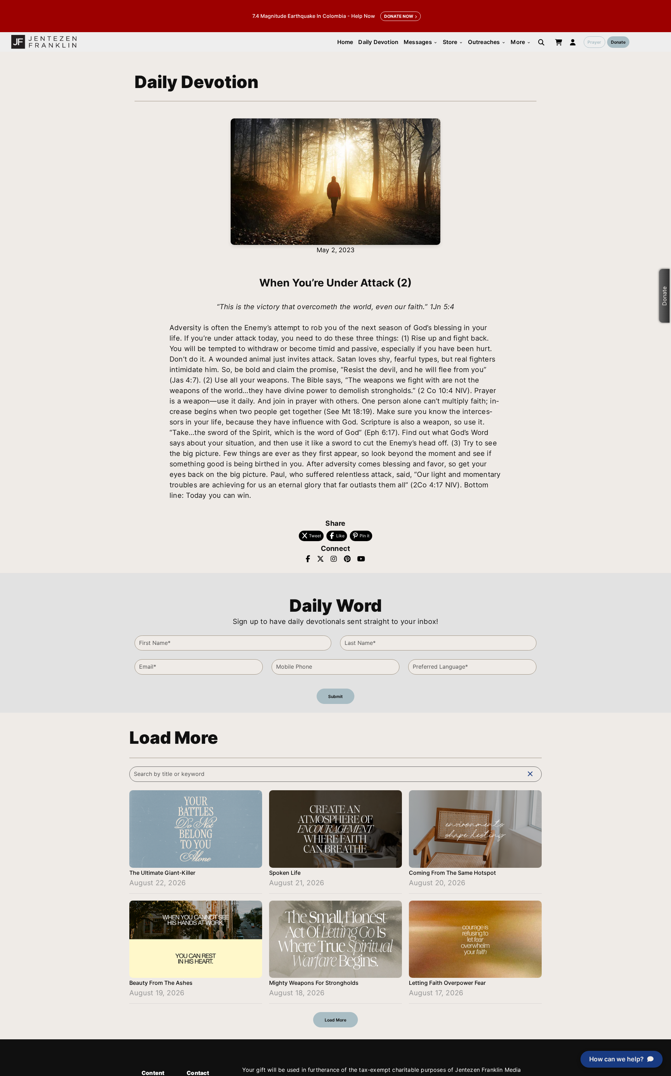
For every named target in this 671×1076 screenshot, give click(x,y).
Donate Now (398, 16)
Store (453, 41)
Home (345, 41)
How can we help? (616, 1059)
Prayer (594, 42)
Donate (618, 42)
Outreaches (486, 41)
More (521, 41)
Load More (335, 1020)
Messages (421, 41)
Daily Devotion (378, 41)
